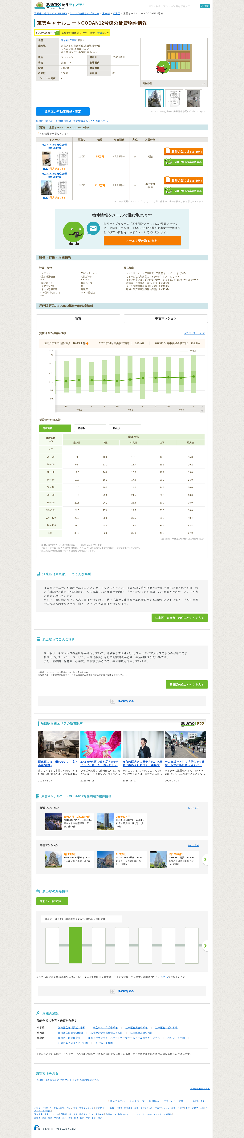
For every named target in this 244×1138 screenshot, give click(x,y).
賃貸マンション (86, 1108)
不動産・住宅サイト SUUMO (50, 13)
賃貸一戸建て (116, 1108)
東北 (44, 1118)
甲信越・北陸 (60, 1118)
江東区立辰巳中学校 (136, 1027)
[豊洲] (98, 945)
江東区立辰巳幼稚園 (141, 1032)
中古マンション (162, 1108)
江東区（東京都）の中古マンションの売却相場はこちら (68, 1080)
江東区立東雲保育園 (69, 1038)
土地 (202, 1108)
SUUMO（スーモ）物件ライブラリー (60, 5)
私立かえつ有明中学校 (105, 1027)
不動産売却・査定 (69, 1114)
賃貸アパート (102, 1108)
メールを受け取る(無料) (142, 240)
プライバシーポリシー (176, 1101)
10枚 (45, 168)
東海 (70, 1118)
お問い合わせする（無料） (183, 152)
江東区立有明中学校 (166, 1027)
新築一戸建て (177, 1108)
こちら (164, 977)
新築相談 (83, 1114)
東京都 (106, 13)
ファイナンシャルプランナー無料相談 (154, 1114)
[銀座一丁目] (168, 945)
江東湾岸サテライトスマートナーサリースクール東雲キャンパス (124, 1038)
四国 (82, 1118)
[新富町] (145, 945)
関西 (76, 1118)
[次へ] (205, 859)
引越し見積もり (96, 1114)
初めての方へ (117, 1101)
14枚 (45, 197)
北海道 (37, 1118)
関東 (50, 1118)
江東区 (116, 13)
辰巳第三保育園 (104, 1043)
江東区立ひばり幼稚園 (70, 1032)
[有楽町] (191, 945)
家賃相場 (128, 1108)
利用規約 (154, 1101)
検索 (206, 6)
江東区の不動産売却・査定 (63, 111)
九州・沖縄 (97, 1118)
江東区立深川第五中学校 (71, 1027)
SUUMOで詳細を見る (183, 162)
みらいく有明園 (176, 1038)
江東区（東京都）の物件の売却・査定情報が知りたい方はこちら (72, 121)
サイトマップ (137, 1101)
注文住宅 (38, 1114)
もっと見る (193, 808)
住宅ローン (111, 1114)
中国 (88, 1118)
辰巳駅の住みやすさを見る (187, 684)
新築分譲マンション (143, 1108)
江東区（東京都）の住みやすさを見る (179, 617)
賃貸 (99, 33)
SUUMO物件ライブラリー (84, 13)
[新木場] (52, 945)
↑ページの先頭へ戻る (200, 1089)
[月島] (122, 945)
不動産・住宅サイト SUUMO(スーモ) (52, 1108)
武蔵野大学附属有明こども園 (107, 1032)
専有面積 (47, 428)
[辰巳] (75, 945)
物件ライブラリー (126, 1114)
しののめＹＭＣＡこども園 (73, 1043)
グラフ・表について (194, 333)
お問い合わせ (200, 1101)
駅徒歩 (116, 428)
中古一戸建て (192, 1108)
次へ (205, 946)
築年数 (81, 428)
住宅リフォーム (51, 1114)
